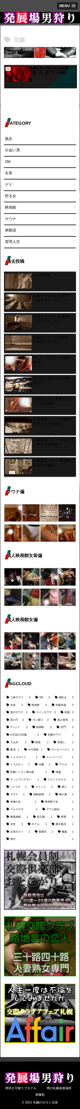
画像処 (40, 1094)
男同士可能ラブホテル (20, 1088)
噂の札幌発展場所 (59, 1088)
